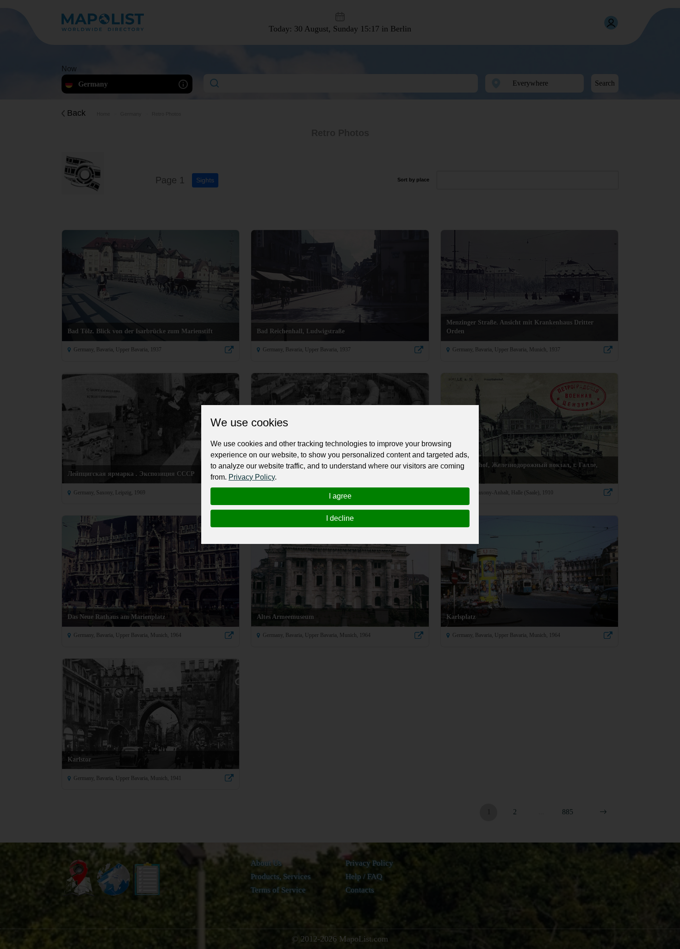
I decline (340, 518)
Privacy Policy (252, 477)
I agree (340, 496)
